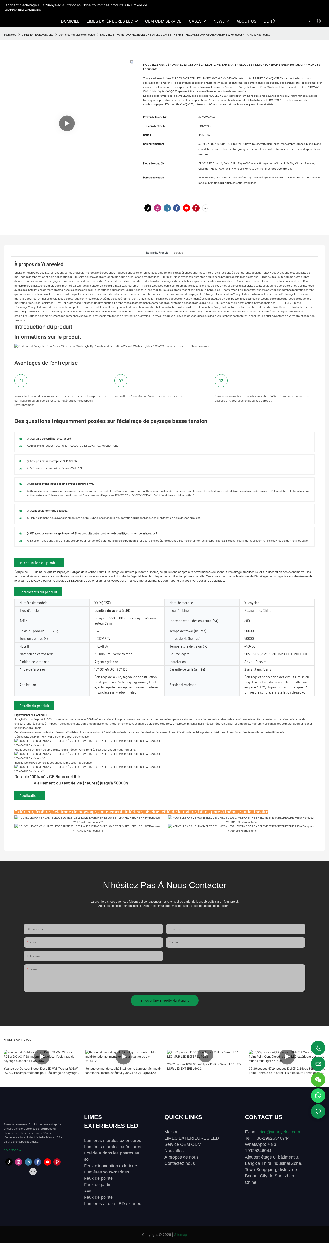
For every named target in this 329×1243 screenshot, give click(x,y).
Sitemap (180, 1234)
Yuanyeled (10, 34)
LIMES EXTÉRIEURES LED (37, 34)
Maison (171, 1131)
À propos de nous (181, 1157)
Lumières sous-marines (106, 1172)
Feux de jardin (98, 1184)
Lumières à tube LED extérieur (113, 1203)
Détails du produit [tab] (157, 252)
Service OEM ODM (182, 1144)
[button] (274, 21)
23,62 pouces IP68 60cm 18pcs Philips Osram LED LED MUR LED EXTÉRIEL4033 (204, 1066)
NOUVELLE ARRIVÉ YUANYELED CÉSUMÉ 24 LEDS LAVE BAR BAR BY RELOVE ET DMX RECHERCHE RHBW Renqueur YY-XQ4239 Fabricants (185, 34)
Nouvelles (174, 1150)
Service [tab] (178, 252)
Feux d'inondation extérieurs (111, 1165)
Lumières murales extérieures (77, 34)
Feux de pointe (98, 1178)
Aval (88, 1191)
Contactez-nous (179, 1163)
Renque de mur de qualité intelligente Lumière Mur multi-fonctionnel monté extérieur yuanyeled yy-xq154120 (123, 1071)
